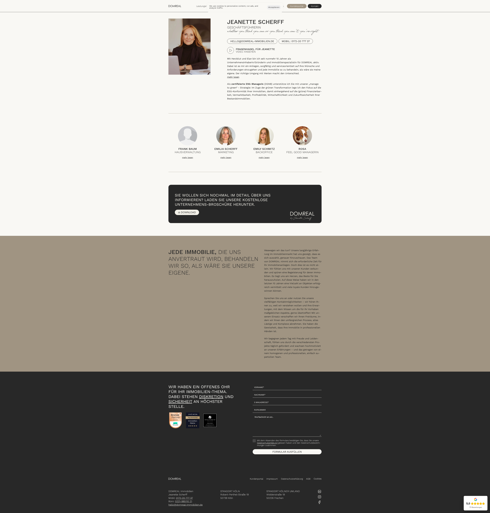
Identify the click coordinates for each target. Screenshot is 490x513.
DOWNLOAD (188, 212)
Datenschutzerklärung (267, 443)
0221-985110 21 (183, 501)
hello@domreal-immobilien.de (185, 504)
